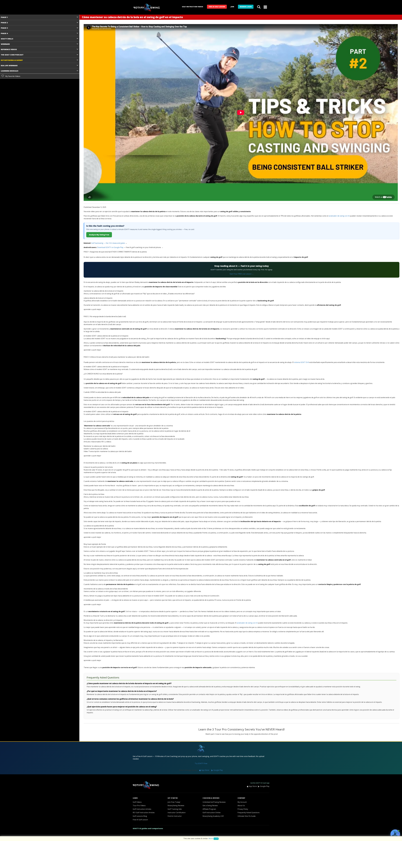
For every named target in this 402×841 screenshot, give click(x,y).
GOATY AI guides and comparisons (148, 828)
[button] (265, 7)
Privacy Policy (243, 809)
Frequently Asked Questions (249, 812)
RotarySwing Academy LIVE (213, 816)
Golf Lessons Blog (140, 816)
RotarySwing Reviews (176, 805)
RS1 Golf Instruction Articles (144, 812)
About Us (241, 805)
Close (216, 839)
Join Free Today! (174, 802)
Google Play (218, 770)
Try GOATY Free (201, 763)
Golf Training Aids (175, 809)
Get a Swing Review (210, 805)
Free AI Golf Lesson (217, 7)
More (211, 838)
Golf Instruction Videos (192, 7)
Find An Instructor (175, 816)
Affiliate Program (209, 809)
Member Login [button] (246, 7)
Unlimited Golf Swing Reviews (214, 802)
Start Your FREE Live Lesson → (242, 274)
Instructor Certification (177, 812)
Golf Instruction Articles (142, 809)
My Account (242, 802)
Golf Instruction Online (211, 812)
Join (232, 7)
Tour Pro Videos (139, 805)
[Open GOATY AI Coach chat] (395, 834)
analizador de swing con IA (339, 216)
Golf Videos (137, 802)
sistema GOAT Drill (301, 362)
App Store (205, 770)
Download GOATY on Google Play (110, 247)
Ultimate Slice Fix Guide (247, 816)
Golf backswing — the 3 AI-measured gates (108, 243)
